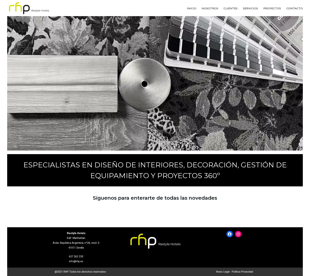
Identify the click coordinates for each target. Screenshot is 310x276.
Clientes (231, 8)
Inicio (191, 8)
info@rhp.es (76, 261)
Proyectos (272, 8)
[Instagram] (238, 234)
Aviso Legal (222, 272)
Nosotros (210, 8)
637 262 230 (76, 256)
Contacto (294, 8)
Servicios (250, 8)
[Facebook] (229, 234)
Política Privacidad (242, 272)
